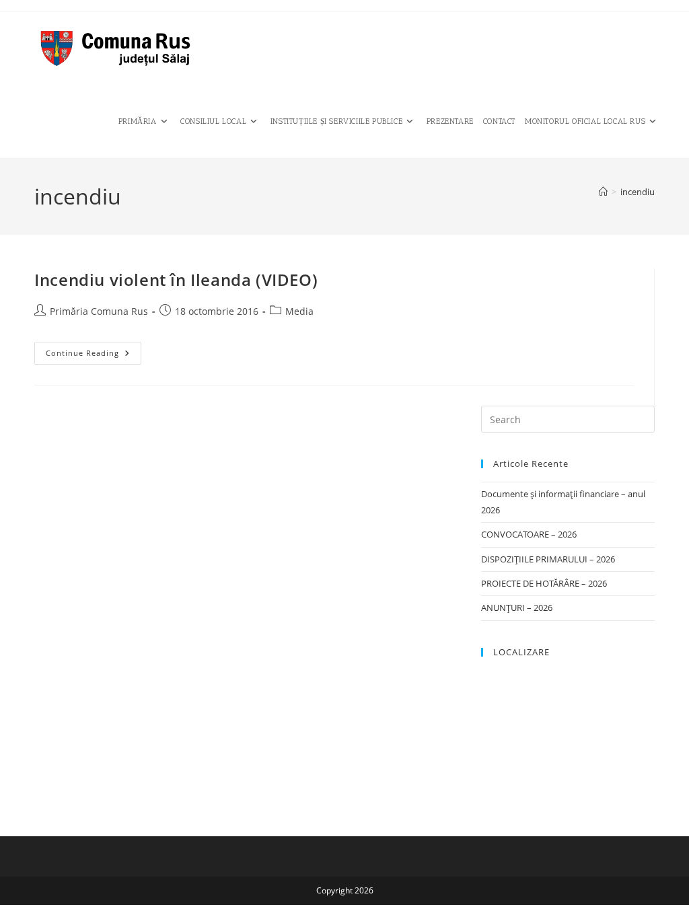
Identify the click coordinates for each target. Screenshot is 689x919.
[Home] (603, 192)
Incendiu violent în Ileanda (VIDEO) (176, 279)
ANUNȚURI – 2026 (516, 607)
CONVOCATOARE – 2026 (529, 534)
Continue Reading (93, 355)
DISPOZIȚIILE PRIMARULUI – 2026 (548, 559)
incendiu (637, 192)
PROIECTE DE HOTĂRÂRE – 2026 (544, 583)
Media (299, 311)
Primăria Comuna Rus (99, 311)
